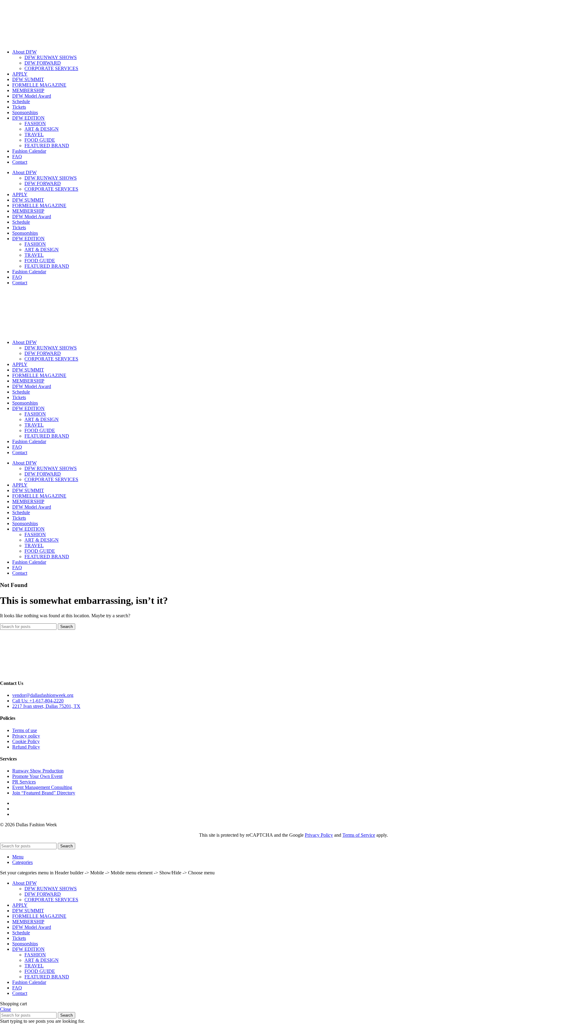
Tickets (19, 107)
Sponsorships (25, 112)
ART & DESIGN (41, 129)
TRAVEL (34, 134)
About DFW (24, 51)
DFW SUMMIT (28, 79)
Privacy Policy (319, 835)
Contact (19, 162)
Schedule (21, 101)
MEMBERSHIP (28, 90)
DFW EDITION (28, 118)
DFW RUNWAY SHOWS (50, 57)
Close (5, 1009)
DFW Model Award (31, 96)
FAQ (17, 156)
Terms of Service (358, 835)
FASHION (35, 123)
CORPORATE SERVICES (51, 68)
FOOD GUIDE (39, 140)
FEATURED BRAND (46, 145)
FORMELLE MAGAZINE (39, 85)
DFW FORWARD (42, 62)
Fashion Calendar (29, 151)
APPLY (20, 74)
